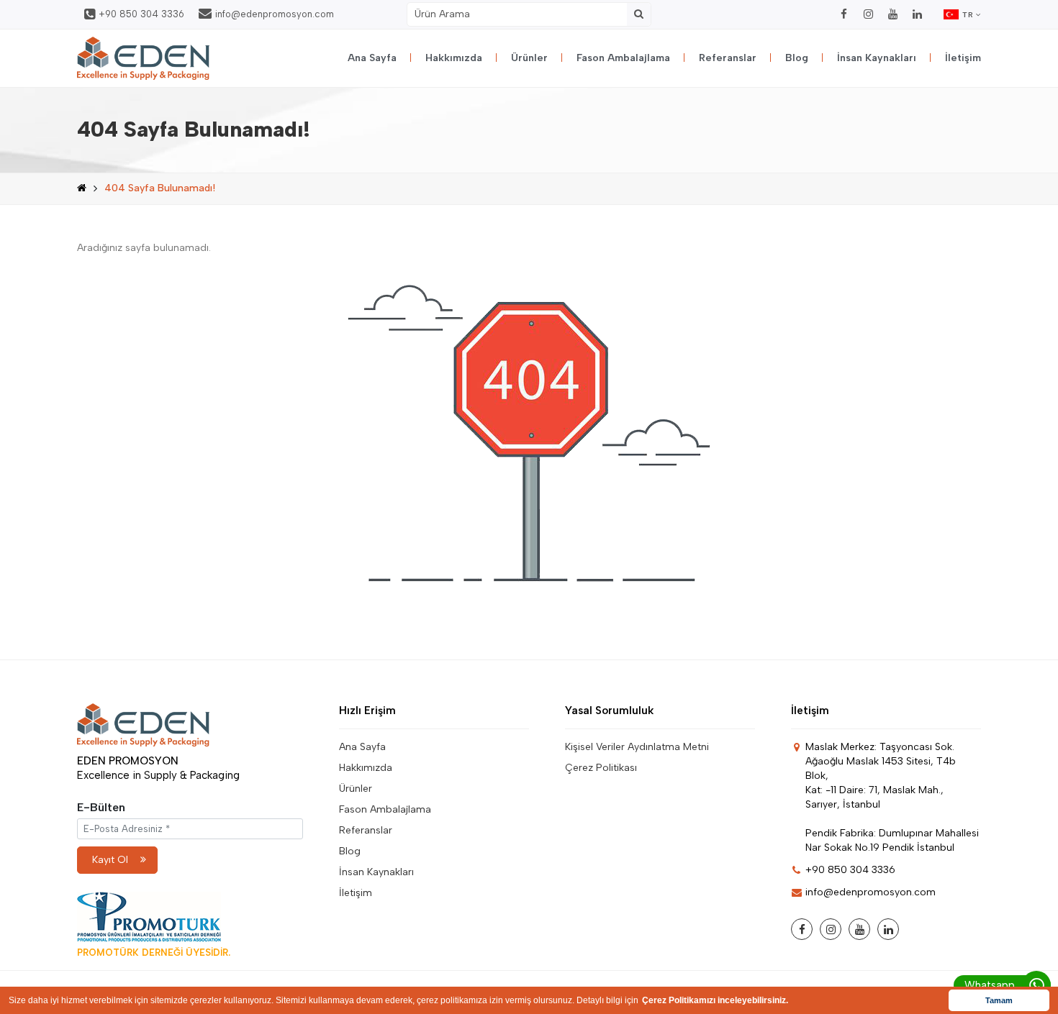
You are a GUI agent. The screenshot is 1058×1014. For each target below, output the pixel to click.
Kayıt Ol (110, 860)
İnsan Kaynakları (876, 58)
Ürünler (529, 58)
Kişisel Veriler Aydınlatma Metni (637, 747)
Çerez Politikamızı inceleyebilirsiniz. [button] (715, 1000)
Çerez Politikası (601, 768)
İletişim (963, 58)
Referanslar (727, 58)
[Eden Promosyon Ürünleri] (143, 58)
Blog (796, 58)
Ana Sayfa (372, 58)
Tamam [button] (999, 1000)
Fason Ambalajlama (623, 58)
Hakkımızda (453, 58)
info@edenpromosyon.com (274, 14)
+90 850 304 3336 (141, 14)
